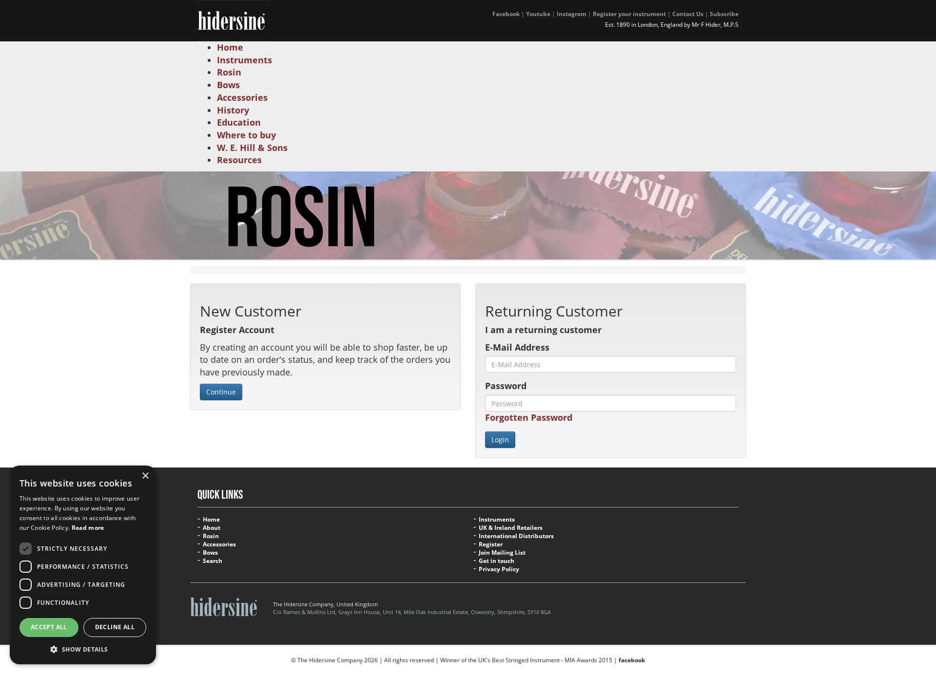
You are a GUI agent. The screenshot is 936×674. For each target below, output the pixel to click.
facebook (632, 660)
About (211, 527)
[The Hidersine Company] (233, 19)
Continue (221, 391)
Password (505, 386)
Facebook (506, 14)
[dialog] (83, 565)
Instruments (497, 519)
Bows (210, 552)
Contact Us (687, 14)
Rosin (211, 536)
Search (212, 561)
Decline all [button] (115, 627)
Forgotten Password (528, 417)
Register (491, 544)
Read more (88, 528)
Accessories (219, 544)
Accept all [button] (49, 627)
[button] (83, 649)
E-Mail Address (517, 347)
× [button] (145, 476)
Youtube (538, 14)
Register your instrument (629, 14)
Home (211, 519)
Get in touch (496, 561)
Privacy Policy (499, 569)
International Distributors (516, 536)
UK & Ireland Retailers (511, 527)
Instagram (571, 14)
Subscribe (724, 14)
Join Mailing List (502, 552)
